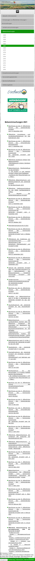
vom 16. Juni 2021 (13, 367)
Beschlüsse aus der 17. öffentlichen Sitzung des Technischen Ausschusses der (19, 509)
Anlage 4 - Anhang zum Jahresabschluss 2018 (19, 542)
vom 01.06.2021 (13, 396)
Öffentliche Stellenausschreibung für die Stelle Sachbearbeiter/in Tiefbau (19, 190)
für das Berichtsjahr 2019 (16, 185)
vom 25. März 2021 (14, 467)
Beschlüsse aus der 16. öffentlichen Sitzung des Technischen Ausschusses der (19, 519)
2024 (4, 39)
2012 (4, 65)
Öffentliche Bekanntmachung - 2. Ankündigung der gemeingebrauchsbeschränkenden (19, 443)
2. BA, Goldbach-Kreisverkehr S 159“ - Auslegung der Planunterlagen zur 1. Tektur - (19, 377)
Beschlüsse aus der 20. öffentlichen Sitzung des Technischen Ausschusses (19, 418)
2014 (4, 61)
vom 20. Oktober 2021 (15, 222)
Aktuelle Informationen (10, 16)
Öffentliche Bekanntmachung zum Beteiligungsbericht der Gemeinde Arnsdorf (19, 181)
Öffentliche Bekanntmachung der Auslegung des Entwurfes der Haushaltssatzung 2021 (19, 436)
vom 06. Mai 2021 (13, 413)
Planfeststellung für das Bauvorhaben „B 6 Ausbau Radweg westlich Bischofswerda (19, 372)
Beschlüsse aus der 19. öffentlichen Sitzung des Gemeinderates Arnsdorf (19, 482)
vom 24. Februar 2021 (14, 504)
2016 (4, 56)
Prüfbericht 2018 (14, 532)
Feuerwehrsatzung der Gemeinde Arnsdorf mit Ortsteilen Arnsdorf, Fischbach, (19, 353)
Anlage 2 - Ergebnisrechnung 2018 (19, 538)
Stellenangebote (7, 85)
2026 (4, 35)
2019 (4, 50)
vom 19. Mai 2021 (13, 404)
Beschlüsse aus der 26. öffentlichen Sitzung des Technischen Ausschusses (19, 151)
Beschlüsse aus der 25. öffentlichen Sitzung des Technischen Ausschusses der (19, 208)
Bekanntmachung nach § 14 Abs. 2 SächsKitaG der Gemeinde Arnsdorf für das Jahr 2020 (19, 342)
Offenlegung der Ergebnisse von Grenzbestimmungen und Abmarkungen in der (19, 240)
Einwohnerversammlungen (11, 73)
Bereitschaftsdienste (9, 81)
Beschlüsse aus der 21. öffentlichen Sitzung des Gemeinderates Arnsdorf (19, 401)
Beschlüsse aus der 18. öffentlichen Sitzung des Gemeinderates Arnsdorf (19, 500)
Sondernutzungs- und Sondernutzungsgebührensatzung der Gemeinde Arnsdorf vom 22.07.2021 (19, 282)
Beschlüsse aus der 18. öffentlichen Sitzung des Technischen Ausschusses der (19, 490)
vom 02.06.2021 (13, 388)
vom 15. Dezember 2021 (15, 131)
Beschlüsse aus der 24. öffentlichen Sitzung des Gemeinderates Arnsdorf (19, 250)
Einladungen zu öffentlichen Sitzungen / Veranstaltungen (14, 21)
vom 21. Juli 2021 (13, 293)
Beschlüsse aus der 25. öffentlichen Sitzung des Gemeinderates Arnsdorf (19, 218)
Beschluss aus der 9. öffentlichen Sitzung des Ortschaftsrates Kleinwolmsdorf (19, 409)
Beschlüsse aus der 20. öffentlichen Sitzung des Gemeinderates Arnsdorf (19, 428)
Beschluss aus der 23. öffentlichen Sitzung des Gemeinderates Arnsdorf (19, 289)
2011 (4, 67)
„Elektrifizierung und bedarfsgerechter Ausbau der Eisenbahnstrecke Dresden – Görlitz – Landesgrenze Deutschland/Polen (19, 334)
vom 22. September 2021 (15, 254)
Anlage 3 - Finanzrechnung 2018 (18, 539)
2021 (4, 46)
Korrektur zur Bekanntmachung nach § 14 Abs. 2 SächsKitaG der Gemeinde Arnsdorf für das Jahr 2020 (19, 299)
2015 (4, 58)
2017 (4, 54)
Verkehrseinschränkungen (10, 27)
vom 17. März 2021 (14, 485)
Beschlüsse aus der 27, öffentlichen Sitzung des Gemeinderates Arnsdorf (19, 127)
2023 (4, 41)
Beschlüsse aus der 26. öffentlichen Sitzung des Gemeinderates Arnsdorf (19, 200)
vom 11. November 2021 (15, 146)
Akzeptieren (4, 560)
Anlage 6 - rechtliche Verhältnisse (19, 551)
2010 (4, 69)
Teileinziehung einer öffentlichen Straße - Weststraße (19, 447)
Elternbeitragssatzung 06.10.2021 (18, 225)
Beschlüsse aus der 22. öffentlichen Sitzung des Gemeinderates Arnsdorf (19, 364)
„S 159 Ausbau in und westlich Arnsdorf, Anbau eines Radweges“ (19, 172)
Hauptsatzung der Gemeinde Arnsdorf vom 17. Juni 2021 (19, 348)
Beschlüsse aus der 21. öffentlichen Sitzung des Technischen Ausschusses (19, 392)
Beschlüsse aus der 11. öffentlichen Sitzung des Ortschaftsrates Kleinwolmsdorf (19, 142)
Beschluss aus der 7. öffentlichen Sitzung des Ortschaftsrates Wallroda (19, 463)
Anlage (23, 477)
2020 (4, 48)
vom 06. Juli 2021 (13, 317)
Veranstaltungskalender (10, 77)
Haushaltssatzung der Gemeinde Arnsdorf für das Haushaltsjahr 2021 (19, 306)
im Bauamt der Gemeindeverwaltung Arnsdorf (19, 194)
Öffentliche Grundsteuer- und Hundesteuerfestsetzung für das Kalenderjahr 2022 (19, 136)
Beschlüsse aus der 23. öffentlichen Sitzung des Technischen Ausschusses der (19, 259)
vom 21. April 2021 (14, 431)
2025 (4, 37)
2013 (4, 63)
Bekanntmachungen (9, 31)
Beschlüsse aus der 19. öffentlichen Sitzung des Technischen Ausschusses (19, 453)
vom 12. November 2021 (15, 203)
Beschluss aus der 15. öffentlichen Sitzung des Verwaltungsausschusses (19, 384)
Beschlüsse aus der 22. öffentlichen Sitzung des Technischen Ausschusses (19, 313)
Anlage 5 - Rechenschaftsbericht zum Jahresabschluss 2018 (19, 549)
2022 (4, 43)
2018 (4, 52)
